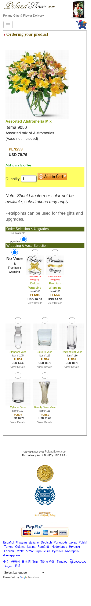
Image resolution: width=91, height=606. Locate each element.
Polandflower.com (55, 451)
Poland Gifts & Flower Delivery (23, 15)
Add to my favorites (18, 165)
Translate (33, 577)
